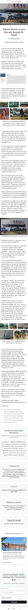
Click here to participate (16, 507)
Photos (16, 576)
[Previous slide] (1, 550)
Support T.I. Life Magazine (14, 509)
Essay (16, 491)
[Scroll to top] (19, 608)
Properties (5, 576)
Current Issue (7, 574)
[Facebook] (8, 608)
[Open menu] (1, 1)
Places (12, 491)
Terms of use (22, 583)
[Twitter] (14, 608)
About (13, 577)
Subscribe (14, 602)
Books (11, 576)
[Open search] (26, 1)
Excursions (22, 576)
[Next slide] (26, 550)
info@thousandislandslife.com (11, 476)
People (24, 490)
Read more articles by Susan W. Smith (14, 523)
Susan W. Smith (15, 38)
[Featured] (24, 540)
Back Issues (15, 574)
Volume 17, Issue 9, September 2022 (12, 490)
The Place (21, 574)
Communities (6, 577)
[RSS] (15, 580)
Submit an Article (21, 577)
